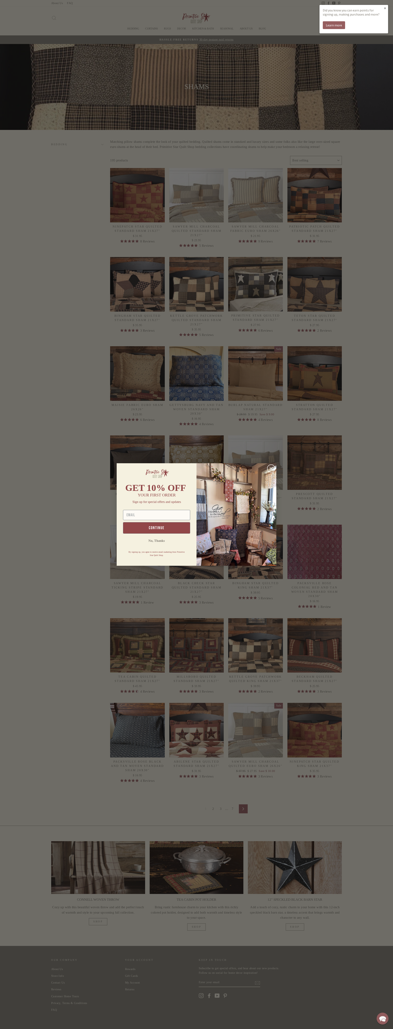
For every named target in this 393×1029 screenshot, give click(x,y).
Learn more (334, 25)
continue (156, 527)
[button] (382, 1018)
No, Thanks (156, 540)
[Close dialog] (271, 468)
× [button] (385, 8)
